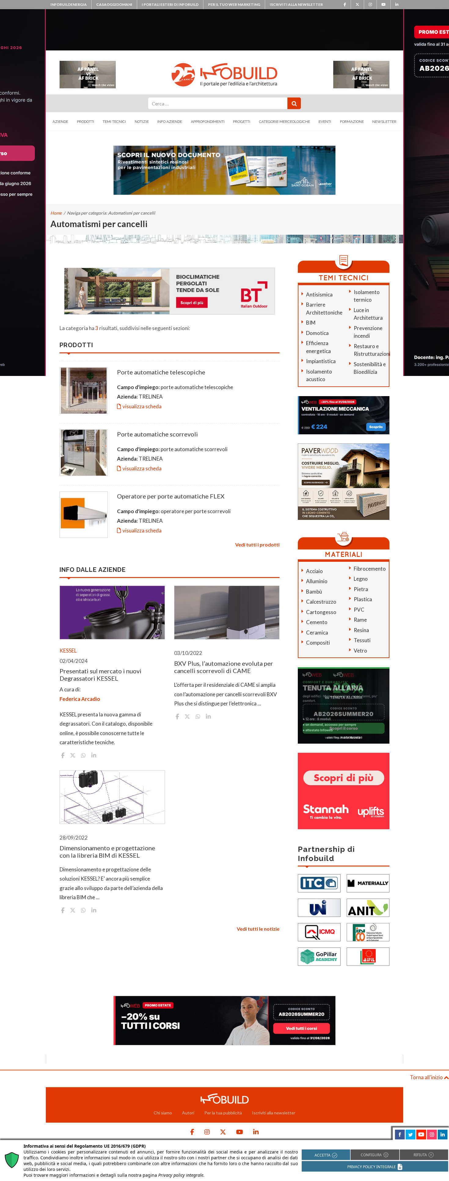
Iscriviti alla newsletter (296, 4)
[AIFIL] (368, 956)
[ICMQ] (319, 931)
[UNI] (319, 907)
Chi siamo (163, 1112)
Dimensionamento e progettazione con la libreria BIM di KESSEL (107, 851)
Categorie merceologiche (284, 122)
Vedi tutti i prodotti (257, 544)
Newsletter (384, 122)
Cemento (316, 622)
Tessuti (362, 640)
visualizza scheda (142, 406)
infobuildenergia (68, 4)
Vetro (360, 650)
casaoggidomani (114, 4)
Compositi (318, 642)
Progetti (241, 122)
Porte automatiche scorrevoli (157, 434)
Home (56, 212)
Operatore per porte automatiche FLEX (170, 496)
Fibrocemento (370, 568)
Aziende (60, 122)
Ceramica (317, 632)
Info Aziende (169, 122)
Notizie (142, 122)
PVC (359, 609)
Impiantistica (321, 361)
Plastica (363, 599)
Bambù (314, 591)
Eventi (325, 122)
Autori (188, 1112)
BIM (311, 322)
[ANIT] (368, 907)
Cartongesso (321, 612)
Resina (361, 630)
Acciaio (314, 571)
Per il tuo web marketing (234, 4)
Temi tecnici (114, 122)
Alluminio (316, 581)
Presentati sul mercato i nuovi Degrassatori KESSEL (100, 674)
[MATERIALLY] (368, 882)
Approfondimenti (207, 122)
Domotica (317, 333)
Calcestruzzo (321, 601)
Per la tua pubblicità (223, 1112)
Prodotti (85, 122)
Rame (360, 619)
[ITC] (319, 882)
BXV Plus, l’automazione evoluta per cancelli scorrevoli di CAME (223, 667)
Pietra (361, 589)
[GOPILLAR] (319, 956)
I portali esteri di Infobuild (170, 4)
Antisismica (319, 294)
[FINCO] (368, 931)
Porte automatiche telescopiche (161, 372)
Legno (361, 579)
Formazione (352, 122)
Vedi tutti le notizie (258, 929)
